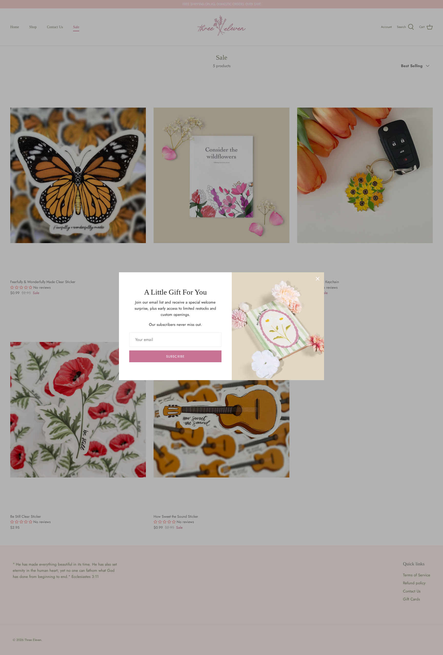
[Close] (317, 278)
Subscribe (175, 356)
